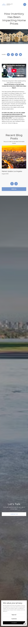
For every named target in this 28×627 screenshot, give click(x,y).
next (16, 183)
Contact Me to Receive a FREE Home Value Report (14, 86)
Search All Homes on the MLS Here (14, 84)
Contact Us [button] (14, 514)
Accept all (14, 622)
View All (14, 189)
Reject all (14, 614)
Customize (14, 618)
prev (12, 183)
